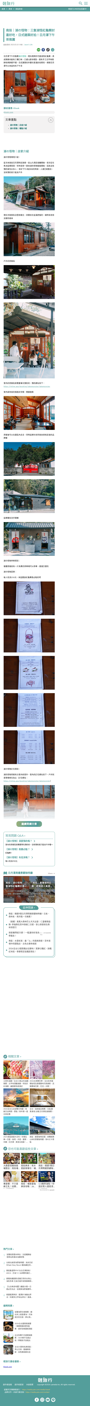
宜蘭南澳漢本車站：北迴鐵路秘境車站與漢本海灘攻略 (19, 1256)
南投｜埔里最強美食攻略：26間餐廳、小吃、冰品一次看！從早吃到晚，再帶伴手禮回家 (28, 1185)
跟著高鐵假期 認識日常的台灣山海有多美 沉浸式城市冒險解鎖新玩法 (18, 1280)
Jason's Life (28, 45)
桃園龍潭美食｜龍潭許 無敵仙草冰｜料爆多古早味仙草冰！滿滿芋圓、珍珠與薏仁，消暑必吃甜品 (19, 1296)
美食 (10, 9)
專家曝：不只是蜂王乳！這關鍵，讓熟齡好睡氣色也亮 (10, 1185)
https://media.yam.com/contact (37, 1392)
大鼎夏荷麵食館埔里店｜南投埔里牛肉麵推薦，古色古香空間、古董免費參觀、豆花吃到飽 (10, 1167)
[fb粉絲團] (37, 1400)
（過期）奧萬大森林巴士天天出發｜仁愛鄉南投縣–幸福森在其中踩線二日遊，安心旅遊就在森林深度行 (30, 925)
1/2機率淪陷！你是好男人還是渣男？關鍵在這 (46, 1185)
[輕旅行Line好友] (53, 1400)
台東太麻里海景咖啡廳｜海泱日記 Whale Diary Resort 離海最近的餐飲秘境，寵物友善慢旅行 (19, 1264)
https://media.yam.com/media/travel (36, 1390)
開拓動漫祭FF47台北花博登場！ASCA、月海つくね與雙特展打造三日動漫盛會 (19, 1272)
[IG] (42, 1400)
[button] (52, 889)
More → (51, 873)
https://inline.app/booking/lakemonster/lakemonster (27, 386)
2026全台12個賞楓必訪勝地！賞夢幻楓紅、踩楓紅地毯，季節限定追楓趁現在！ (30, 950)
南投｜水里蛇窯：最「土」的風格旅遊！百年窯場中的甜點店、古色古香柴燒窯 (30, 942)
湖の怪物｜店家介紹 (18, 125)
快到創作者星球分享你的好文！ (74, 9)
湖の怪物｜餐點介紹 (18, 128)
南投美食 (18, 9)
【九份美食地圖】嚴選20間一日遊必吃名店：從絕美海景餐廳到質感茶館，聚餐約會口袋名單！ (19, 1288)
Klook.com (8, 112)
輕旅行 (8, 3)
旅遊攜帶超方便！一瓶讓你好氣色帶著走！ (24, 934)
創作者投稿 (7, 1385)
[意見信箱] (48, 1400)
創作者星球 (19, 1385)
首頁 (3, 9)
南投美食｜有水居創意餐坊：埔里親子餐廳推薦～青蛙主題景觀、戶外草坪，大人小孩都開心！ (28, 1167)
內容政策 (29, 1385)
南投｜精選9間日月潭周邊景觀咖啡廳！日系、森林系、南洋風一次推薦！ (29, 915)
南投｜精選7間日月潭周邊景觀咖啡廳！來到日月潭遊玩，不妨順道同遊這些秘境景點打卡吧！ (46, 1167)
